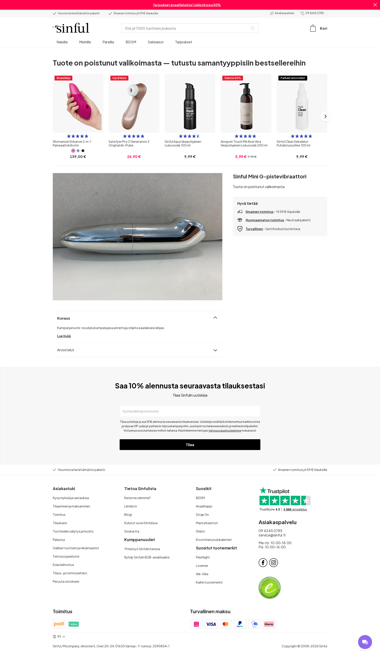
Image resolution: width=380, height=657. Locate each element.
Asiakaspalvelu (284, 13)
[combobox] (186, 28)
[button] (375, 5)
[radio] (69, 136)
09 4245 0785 (314, 13)
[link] (73, 151)
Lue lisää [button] (64, 336)
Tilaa (190, 444)
